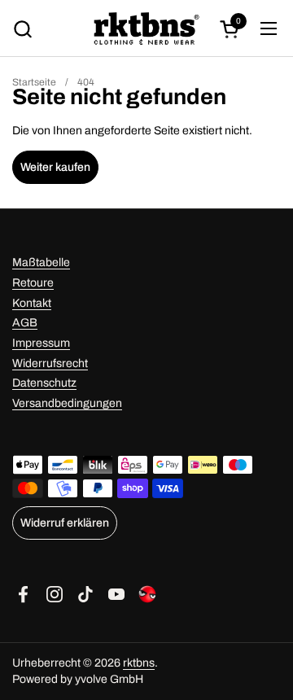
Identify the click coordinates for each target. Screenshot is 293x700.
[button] (22, 29)
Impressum (41, 343)
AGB (24, 323)
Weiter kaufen (55, 167)
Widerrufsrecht (50, 363)
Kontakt (31, 303)
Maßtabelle (41, 262)
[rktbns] (146, 28)
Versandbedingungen (67, 403)
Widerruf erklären (64, 523)
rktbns (139, 663)
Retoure (33, 283)
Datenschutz (44, 383)
